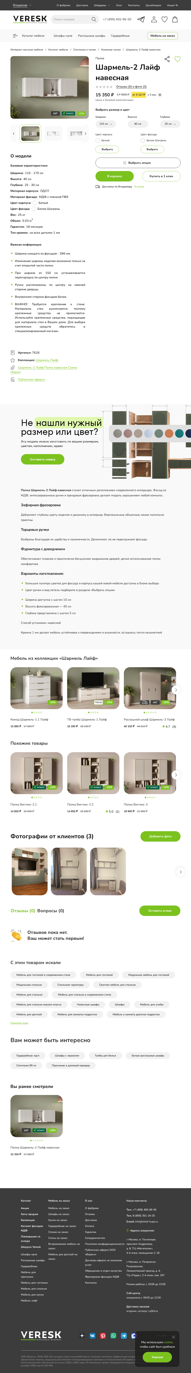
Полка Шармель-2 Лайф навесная (35, 1148)
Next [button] (176, 689)
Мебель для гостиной (99, 975)
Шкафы (119, 1004)
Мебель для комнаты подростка (77, 1014)
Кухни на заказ (57, 1220)
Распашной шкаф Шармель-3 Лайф (149, 720)
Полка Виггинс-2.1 (23, 804)
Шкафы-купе (29, 1254)
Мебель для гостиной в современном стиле (43, 975)
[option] (38, 700)
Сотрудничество (95, 1238)
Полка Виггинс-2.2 (80, 804)
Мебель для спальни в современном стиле (84, 994)
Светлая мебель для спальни (117, 985)
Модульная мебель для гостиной (148, 975)
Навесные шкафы (88, 1004)
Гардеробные (29, 1266)
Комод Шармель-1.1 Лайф (29, 720)
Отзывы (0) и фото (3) (131, 87)
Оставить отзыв (159, 911)
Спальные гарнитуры (70, 985)
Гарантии (90, 1232)
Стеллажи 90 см (26, 1065)
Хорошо (157, 1357)
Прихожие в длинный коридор (71, 1065)
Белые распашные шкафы (148, 1055)
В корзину (114, 176)
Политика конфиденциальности (104, 1244)
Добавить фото (160, 836)
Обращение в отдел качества (103, 1271)
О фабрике (63, 5)
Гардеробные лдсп (27, 1055)
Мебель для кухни (32, 1294)
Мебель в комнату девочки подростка (136, 1014)
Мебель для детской (29, 1014)
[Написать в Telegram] (141, 19)
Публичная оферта (31, 379)
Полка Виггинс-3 (136, 804)
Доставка (82, 5)
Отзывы (90, 1214)
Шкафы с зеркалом (67, 1055)
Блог (119, 5)
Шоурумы (100, 5)
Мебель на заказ (58, 1208)
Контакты (134, 5)
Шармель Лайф (47, 360)
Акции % (172, 5)
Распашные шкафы (33, 1260)
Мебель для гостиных (34, 1282)
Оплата (89, 1226)
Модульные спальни (29, 985)
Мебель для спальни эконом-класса (38, 1004)
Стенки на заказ (58, 1232)
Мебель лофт (29, 1300)
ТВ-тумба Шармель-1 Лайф (87, 720)
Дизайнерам (153, 5)
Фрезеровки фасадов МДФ (102, 1277)
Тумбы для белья (105, 1055)
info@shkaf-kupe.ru (146, 1221)
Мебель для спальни (29, 994)
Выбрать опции (139, 163)
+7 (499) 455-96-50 (144, 1209)
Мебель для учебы (151, 1004)
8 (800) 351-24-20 (144, 1215)
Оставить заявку (42, 459)
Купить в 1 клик (161, 176)
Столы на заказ (57, 1238)
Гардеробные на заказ (62, 1226)
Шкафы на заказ (58, 1214)
